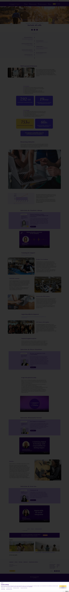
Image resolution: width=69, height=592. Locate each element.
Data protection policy (9, 589)
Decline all (62, 587)
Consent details (3, 589)
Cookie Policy (30, 586)
